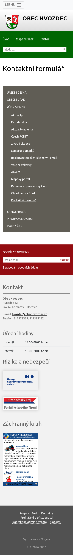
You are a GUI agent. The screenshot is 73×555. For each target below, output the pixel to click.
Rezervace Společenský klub (28, 186)
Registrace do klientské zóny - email (34, 157)
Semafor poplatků (22, 150)
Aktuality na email (22, 129)
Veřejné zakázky (21, 164)
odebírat (64, 259)
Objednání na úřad (23, 193)
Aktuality (17, 115)
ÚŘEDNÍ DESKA (17, 92)
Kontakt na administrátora (29, 521)
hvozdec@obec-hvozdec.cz (29, 314)
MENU (10, 4)
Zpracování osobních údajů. (20, 267)
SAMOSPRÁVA (16, 211)
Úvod (6, 39)
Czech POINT (19, 136)
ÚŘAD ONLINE (16, 106)
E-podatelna (19, 122)
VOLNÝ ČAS (14, 225)
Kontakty (47, 513)
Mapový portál (20, 179)
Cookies (55, 521)
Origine (45, 539)
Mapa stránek (24, 39)
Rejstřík (44, 39)
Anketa (15, 172)
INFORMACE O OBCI (20, 218)
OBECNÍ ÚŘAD (16, 99)
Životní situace (20, 143)
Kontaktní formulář (23, 200)
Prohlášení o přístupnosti (37, 517)
